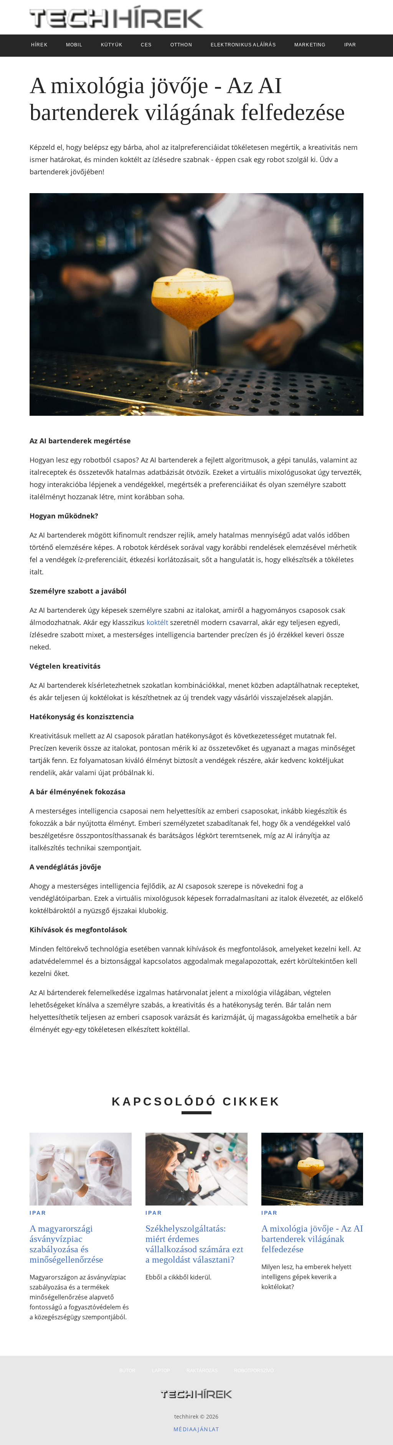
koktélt (157, 622)
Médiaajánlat (196, 1429)
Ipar (38, 1213)
